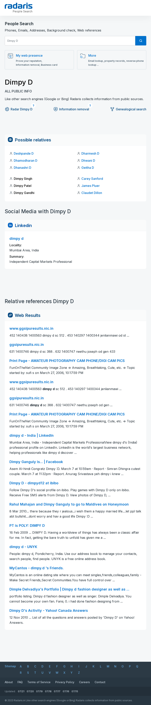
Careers (84, 682)
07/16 (66, 691)
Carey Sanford (92, 179)
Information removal (74, 109)
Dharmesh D (90, 153)
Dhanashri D (22, 168)
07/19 (39, 691)
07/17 (57, 691)
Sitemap (10, 666)
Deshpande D (24, 153)
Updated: (10, 691)
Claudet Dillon (91, 193)
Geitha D (87, 168)
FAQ (20, 682)
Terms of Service (39, 682)
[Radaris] (18, 6)
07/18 (48, 691)
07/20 (30, 691)
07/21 (21, 691)
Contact (100, 682)
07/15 (75, 691)
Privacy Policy (64, 682)
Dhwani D (88, 160)
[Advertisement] (75, 125)
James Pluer (90, 186)
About (9, 682)
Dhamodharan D (25, 160)
